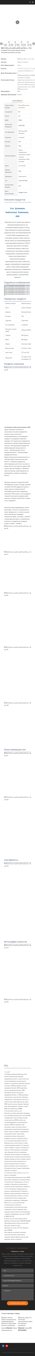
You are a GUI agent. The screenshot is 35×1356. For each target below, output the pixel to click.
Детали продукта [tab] (17, 101)
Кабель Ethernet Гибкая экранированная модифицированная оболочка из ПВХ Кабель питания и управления (9, 1329)
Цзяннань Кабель (21, 1352)
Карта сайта (30, 1352)
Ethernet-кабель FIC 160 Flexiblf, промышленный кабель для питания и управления (25, 1329)
